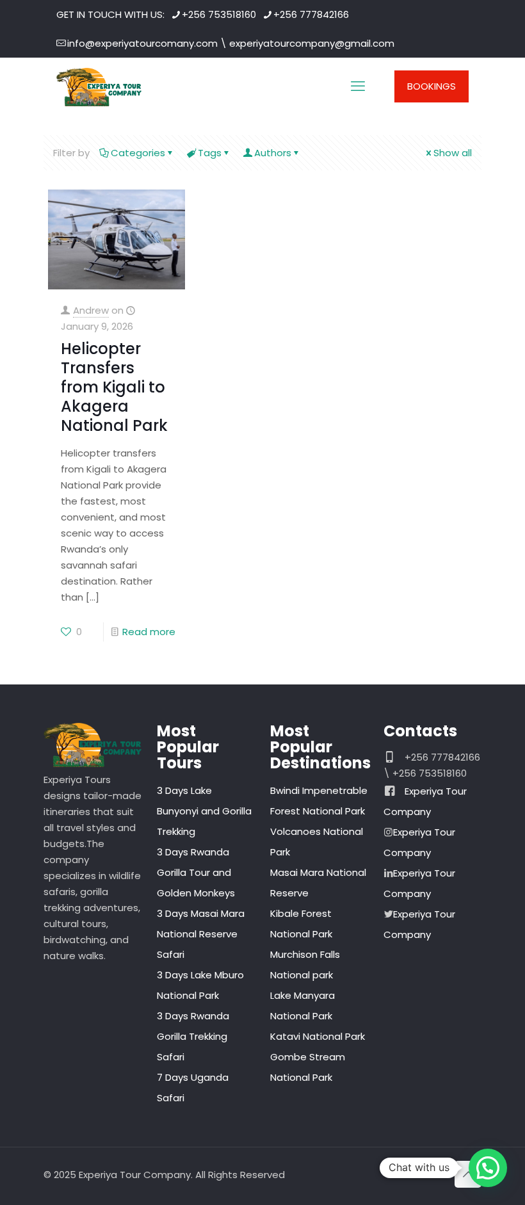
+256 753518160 (219, 14)
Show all (452, 152)
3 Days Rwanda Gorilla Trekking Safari (193, 1036)
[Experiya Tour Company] (98, 86)
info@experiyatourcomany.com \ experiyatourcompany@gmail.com (230, 43)
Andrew (91, 310)
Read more (148, 631)
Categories (138, 152)
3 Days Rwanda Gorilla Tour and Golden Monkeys (196, 872)
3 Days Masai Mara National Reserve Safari (201, 934)
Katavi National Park (317, 1036)
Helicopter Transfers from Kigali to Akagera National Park (114, 387)
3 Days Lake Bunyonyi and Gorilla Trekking (204, 811)
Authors (272, 152)
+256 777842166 (311, 14)
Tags (210, 152)
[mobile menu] (358, 86)
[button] (488, 1168)
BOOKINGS (431, 86)
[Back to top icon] (468, 1174)
